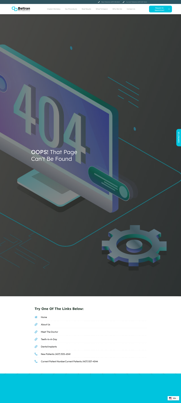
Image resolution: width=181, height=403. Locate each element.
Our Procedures (71, 9)
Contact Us (131, 9)
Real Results (86, 9)
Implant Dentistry (53, 9)
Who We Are (117, 9)
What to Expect (102, 9)
